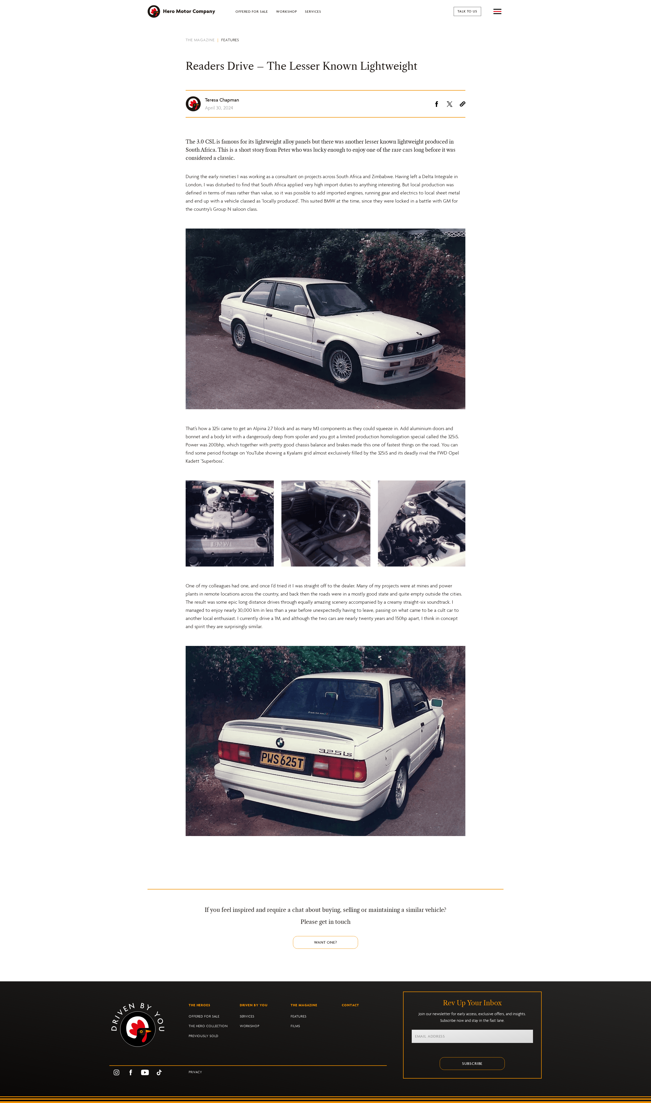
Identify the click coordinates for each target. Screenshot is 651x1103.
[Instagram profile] (116, 1072)
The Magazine (200, 39)
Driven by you (254, 1005)
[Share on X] (449, 104)
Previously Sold (203, 1036)
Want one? (325, 942)
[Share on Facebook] (436, 104)
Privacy (195, 1072)
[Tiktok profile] (159, 1072)
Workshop (286, 11)
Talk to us (467, 11)
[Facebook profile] (131, 1072)
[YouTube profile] (145, 1072)
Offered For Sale (251, 11)
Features (230, 39)
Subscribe (472, 1063)
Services (313, 11)
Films (295, 1026)
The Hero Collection (208, 1026)
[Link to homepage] (149, 1025)
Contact (350, 1005)
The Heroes (199, 1005)
